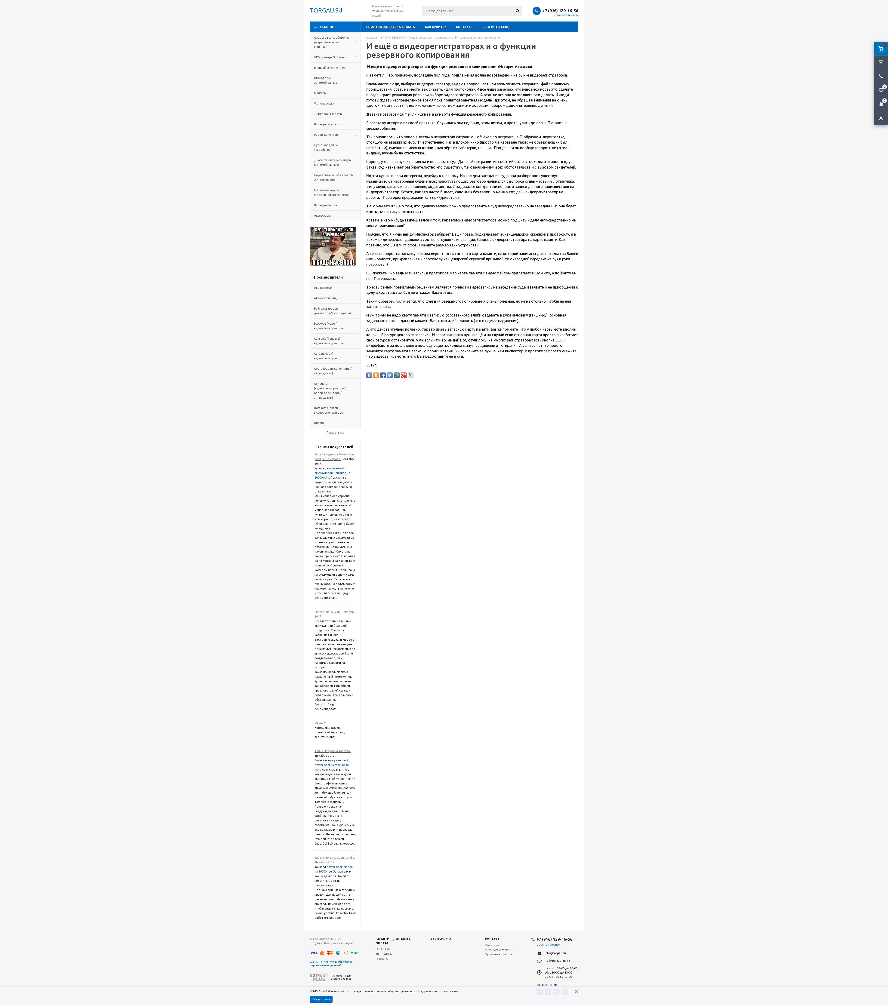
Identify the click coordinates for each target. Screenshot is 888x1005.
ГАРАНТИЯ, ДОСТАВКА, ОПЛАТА (390, 26)
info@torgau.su (555, 953)
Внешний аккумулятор (330, 67)
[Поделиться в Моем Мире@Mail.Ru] (397, 375)
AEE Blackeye (323, 287)
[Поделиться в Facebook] (383, 375)
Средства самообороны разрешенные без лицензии (331, 42)
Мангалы (320, 93)
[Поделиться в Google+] (404, 375)
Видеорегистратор (328, 124)
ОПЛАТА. (382, 958)
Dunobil (319, 422)
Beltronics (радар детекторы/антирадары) (332, 311)
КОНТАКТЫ (464, 26)
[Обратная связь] (881, 62)
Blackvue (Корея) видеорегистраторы (329, 326)
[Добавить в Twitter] (390, 375)
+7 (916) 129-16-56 (560, 10)
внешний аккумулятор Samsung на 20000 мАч (332, 473)
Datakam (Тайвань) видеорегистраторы (329, 410)
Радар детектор (326, 134)
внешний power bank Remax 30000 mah (331, 765)
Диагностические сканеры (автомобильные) (333, 162)
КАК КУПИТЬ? (435, 26)
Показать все (335, 432)
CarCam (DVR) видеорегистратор (327, 356)
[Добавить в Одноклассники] (376, 375)
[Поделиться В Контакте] (369, 375)
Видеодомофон (325, 205)
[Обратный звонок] (881, 76)
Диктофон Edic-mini (328, 113)
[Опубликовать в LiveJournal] (410, 375)
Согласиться (321, 999)
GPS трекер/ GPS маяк (330, 57)
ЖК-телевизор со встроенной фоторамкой (332, 192)
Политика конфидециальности (500, 947)
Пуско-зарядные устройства (326, 147)
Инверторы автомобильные (325, 80)
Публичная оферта (498, 954)
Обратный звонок (566, 15)
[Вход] (881, 118)
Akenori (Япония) (325, 298)
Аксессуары (322, 215)
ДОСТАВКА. (384, 954)
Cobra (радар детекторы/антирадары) (333, 371)
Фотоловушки (324, 103)
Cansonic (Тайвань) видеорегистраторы (329, 341)
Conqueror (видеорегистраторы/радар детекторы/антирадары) (330, 390)
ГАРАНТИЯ (383, 949)
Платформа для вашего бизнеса (341, 977)
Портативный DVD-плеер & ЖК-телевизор (333, 177)
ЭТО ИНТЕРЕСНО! (497, 26)
